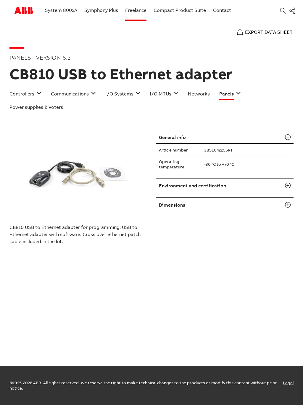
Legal (288, 382)
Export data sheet (269, 32)
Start (23, 10)
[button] (25, 95)
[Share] (293, 10)
